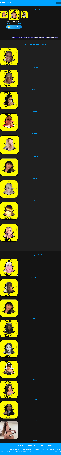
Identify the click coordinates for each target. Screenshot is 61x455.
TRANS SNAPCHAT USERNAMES (44, 37)
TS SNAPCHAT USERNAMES (33, 37)
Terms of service (46, 446)
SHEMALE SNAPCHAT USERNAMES (22, 37)
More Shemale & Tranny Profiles (35, 44)
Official (14, 37)
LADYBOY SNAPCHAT (54, 37)
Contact (20, 446)
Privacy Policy (32, 446)
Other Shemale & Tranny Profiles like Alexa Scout (35, 255)
